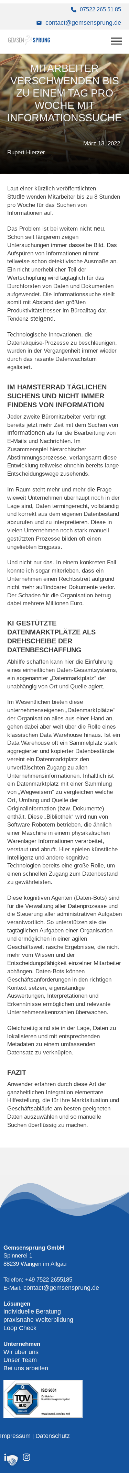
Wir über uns (21, 1352)
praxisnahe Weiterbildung (38, 1319)
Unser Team (20, 1359)
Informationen (26, 432)
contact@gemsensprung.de (83, 22)
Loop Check (19, 1328)
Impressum (16, 1435)
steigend (42, 318)
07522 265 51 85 (100, 9)
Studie (16, 196)
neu (99, 228)
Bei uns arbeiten (25, 1368)
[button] (12, 1460)
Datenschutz (52, 1435)
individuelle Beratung (32, 1311)
